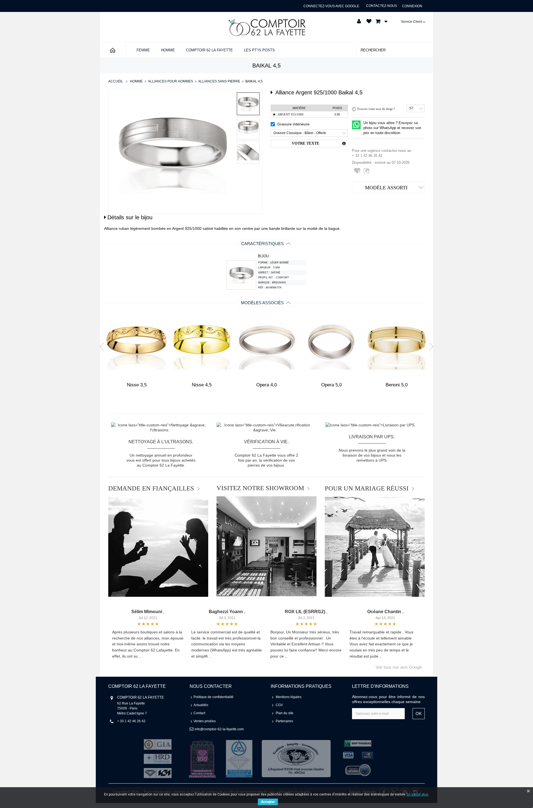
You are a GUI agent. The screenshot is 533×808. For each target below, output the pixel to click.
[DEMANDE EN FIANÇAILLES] (158, 547)
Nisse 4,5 (202, 384)
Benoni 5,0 (397, 384)
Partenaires (284, 721)
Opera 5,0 (331, 384)
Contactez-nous (381, 6)
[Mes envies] (368, 21)
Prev (103, 346)
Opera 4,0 (266, 384)
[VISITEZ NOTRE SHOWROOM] (266, 546)
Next (429, 346)
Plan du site (284, 713)
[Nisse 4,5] (201, 345)
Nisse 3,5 (137, 384)
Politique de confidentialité (213, 697)
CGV (279, 705)
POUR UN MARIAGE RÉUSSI (367, 488)
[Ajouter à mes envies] (358, 173)
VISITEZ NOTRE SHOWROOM (260, 488)
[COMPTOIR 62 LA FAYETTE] (266, 27)
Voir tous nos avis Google (399, 667)
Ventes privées (204, 721)
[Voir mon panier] (380, 21)
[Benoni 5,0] (396, 345)
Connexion (412, 6)
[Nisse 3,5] (136, 345)
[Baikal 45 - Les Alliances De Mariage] (248, 103)
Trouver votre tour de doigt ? (376, 108)
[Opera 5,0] (331, 345)
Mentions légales (288, 697)
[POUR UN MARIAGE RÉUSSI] (375, 547)
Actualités (200, 705)
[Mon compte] (359, 21)
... (140, 656)
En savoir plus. (418, 794)
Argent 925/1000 (290, 114)
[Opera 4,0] (266, 345)
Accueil (115, 81)
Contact (199, 713)
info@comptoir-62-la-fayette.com (219, 729)
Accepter (268, 802)
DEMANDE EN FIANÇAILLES (151, 488)
